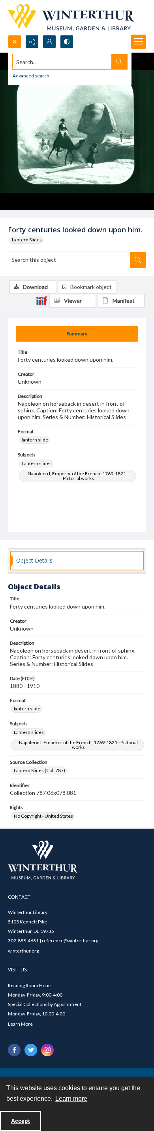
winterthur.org (23, 951)
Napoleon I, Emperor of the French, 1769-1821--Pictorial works (78, 476)
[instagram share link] (47, 1050)
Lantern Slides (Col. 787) (39, 770)
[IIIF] (41, 300)
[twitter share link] (30, 1050)
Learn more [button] (71, 1098)
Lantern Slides (27, 240)
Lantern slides (37, 463)
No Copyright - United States (43, 816)
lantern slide (35, 440)
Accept (20, 1121)
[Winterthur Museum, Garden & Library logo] (71, 17)
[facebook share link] (14, 1050)
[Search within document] (138, 260)
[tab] (77, 333)
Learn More (20, 1024)
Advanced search (31, 76)
